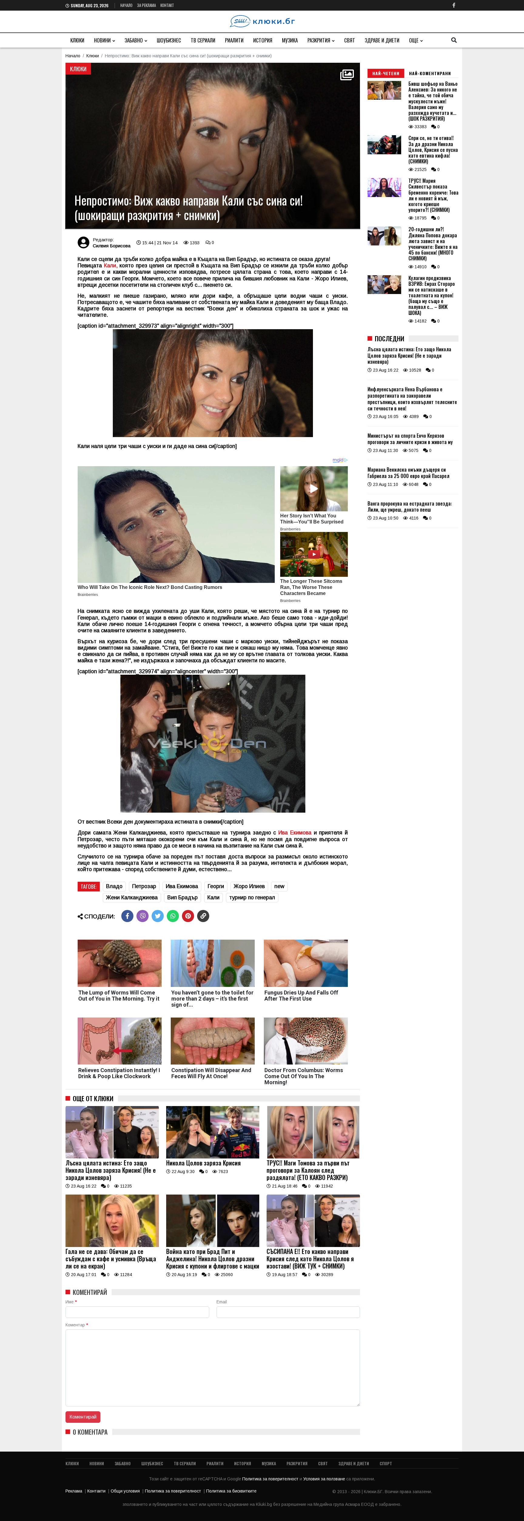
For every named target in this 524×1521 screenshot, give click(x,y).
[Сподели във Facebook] (127, 916)
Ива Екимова (294, 833)
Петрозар (144, 886)
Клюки (77, 40)
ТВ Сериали (203, 40)
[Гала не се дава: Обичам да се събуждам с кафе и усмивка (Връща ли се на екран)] (112, 1245)
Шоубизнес (169, 40)
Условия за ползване (324, 1478)
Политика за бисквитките (231, 1491)
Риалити (234, 40)
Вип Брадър (182, 897)
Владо (114, 886)
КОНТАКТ (167, 5)
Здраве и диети (382, 40)
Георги (216, 886)
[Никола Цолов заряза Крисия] (213, 1157)
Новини (102, 40)
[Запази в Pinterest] (188, 916)
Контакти (96, 1491)
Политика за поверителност (271, 1478)
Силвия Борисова (111, 245)
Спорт (386, 1463)
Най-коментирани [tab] (430, 73)
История (262, 40)
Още (413, 40)
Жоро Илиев (249, 886)
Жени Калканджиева (132, 897)
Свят (349, 40)
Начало (126, 5)
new (279, 886)
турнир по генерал (252, 897)
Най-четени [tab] (385, 73)
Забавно (134, 40)
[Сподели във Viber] (142, 916)
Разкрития (318, 40)
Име (71, 1302)
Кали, (111, 265)
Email (222, 1302)
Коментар (77, 1325)
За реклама (146, 5)
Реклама (74, 1491)
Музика (290, 40)
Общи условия (125, 1491)
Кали (213, 897)
